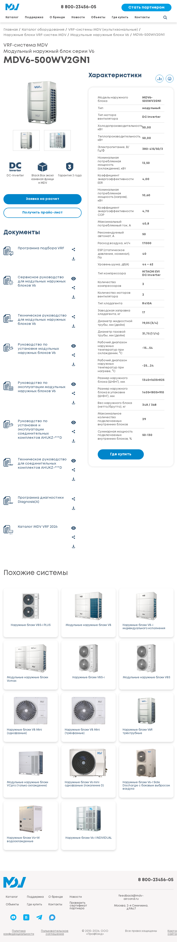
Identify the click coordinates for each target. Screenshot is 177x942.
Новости (78, 17)
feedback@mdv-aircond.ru (131, 897)
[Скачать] (73, 258)
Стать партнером (146, 7)
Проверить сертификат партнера (78, 906)
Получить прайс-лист (42, 212)
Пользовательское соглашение (54, 933)
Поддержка (34, 17)
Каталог (12, 17)
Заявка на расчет (42, 199)
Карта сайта (172, 933)
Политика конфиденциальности (18, 933)
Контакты (142, 17)
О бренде (57, 17)
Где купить (120, 17)
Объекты (98, 17)
